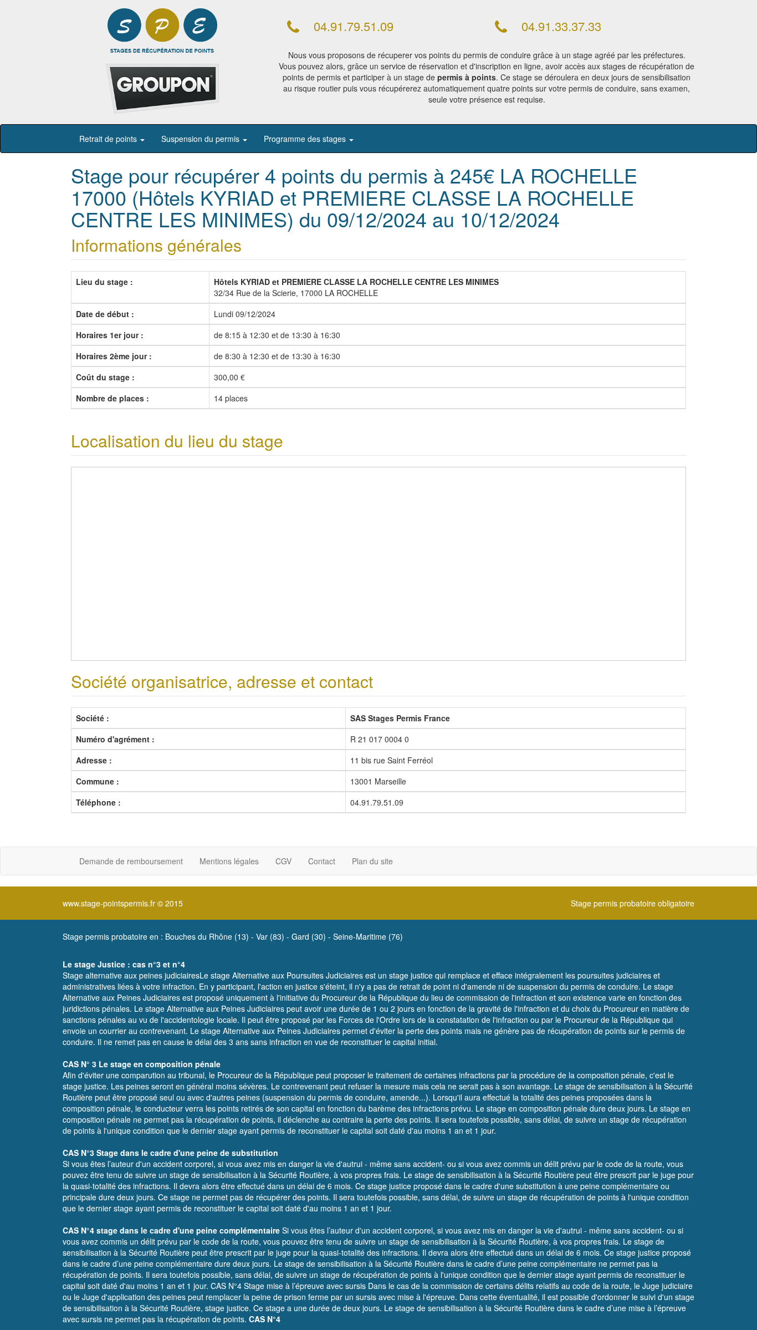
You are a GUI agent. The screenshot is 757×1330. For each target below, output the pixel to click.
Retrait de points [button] (109, 138)
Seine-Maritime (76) (368, 936)
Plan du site (372, 861)
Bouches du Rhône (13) (207, 936)
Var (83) (270, 936)
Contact (321, 861)
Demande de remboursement (131, 861)
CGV (283, 861)
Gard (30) (308, 936)
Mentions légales (229, 861)
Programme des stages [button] (306, 138)
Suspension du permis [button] (201, 138)
